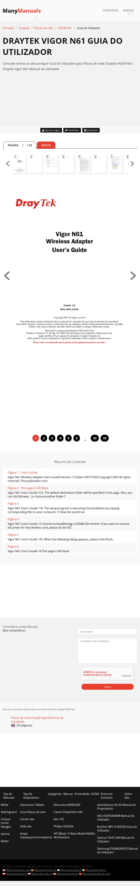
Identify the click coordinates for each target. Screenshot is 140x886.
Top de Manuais (8, 796)
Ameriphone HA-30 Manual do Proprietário (116, 806)
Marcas (128, 10)
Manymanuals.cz (42, 874)
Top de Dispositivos (31, 796)
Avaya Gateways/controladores (36, 835)
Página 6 (13, 546)
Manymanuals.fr (71, 870)
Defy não (26, 826)
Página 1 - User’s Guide (22, 472)
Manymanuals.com (18, 870)
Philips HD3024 (63, 826)
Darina (5, 834)
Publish (107, 686)
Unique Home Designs (6, 823)
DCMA (95, 794)
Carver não (27, 819)
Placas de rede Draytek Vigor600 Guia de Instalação (37, 719)
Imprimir (92, 130)
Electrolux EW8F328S (67, 805)
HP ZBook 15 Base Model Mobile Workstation (74, 835)
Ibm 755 (59, 819)
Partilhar (73, 130)
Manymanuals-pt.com (96, 874)
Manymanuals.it (96, 870)
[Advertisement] (70, 102)
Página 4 (13, 519)
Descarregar (52, 130)
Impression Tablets (32, 805)
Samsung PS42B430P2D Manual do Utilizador (117, 850)
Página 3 (13, 503)
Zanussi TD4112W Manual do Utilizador (115, 839)
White (4, 805)
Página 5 (13, 535)
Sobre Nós (128, 796)
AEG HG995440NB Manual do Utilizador (116, 817)
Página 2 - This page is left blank (28, 488)
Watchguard (9, 812)
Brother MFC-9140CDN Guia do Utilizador (117, 828)
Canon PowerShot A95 (68, 812)
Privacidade (81, 794)
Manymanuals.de (45, 870)
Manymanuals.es (67, 874)
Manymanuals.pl (16, 874)
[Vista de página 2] (133, 279)
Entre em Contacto (107, 796)
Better (5, 841)
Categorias (110, 10)
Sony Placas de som (33, 812)
